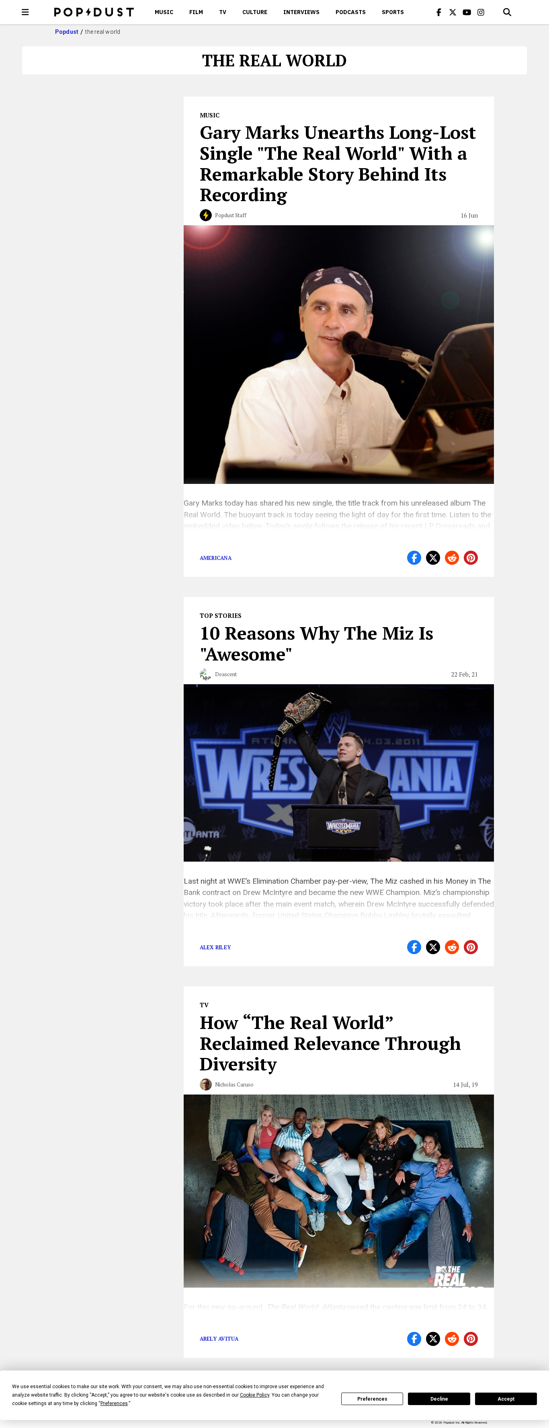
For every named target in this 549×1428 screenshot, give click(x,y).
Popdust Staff (230, 215)
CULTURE (254, 12)
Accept (506, 1399)
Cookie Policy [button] (254, 1395)
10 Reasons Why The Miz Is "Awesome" (316, 643)
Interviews (301, 12)
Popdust (67, 32)
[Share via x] (433, 558)
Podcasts (351, 12)
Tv (222, 12)
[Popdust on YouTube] (467, 12)
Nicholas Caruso (234, 1084)
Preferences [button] (114, 1403)
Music (164, 12)
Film (196, 12)
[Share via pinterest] (471, 558)
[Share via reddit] (452, 558)
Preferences (372, 1399)
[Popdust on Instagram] (481, 12)
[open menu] (25, 12)
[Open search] (507, 12)
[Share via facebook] (414, 558)
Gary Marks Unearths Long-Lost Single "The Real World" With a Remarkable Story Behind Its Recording (338, 163)
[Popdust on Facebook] (439, 12)
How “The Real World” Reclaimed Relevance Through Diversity (330, 1043)
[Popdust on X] (453, 12)
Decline (439, 1399)
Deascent (226, 674)
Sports (393, 12)
